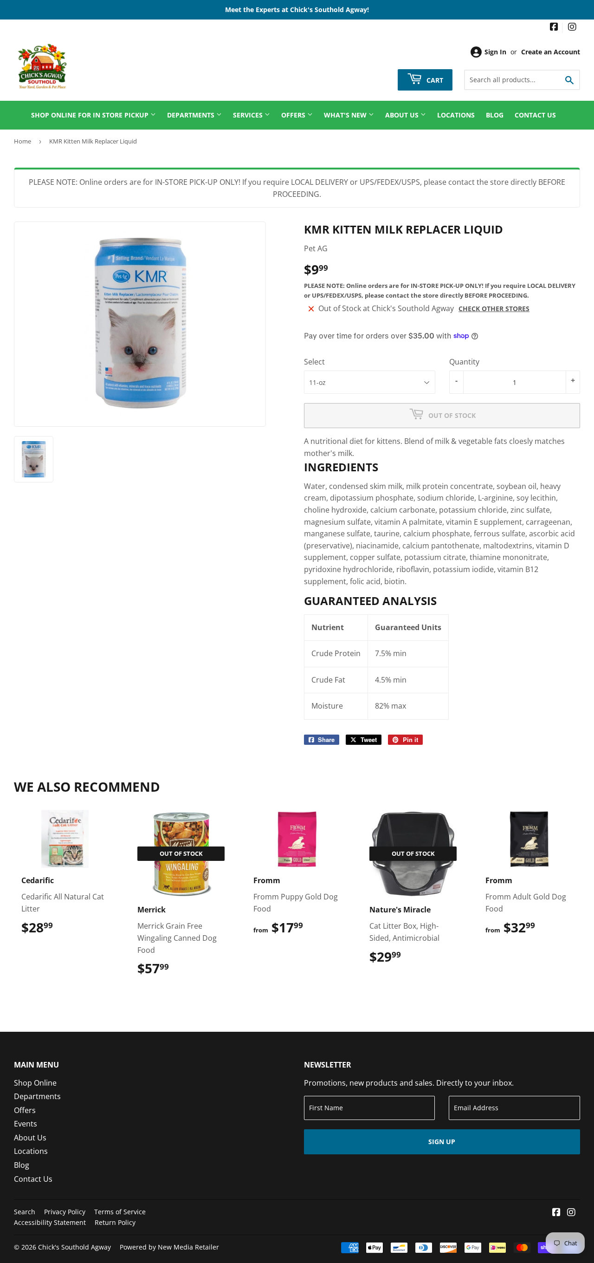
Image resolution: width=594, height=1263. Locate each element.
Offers (294, 115)
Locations (456, 115)
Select (314, 362)
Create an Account (550, 51)
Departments (191, 115)
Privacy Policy (64, 1211)
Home (22, 141)
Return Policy (115, 1222)
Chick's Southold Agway (74, 1247)
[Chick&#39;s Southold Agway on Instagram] (572, 27)
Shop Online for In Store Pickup (90, 115)
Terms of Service (120, 1211)
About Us (402, 115)
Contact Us (535, 115)
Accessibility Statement (50, 1222)
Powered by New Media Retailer (169, 1247)
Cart (434, 79)
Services (249, 115)
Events (25, 1124)
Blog (495, 115)
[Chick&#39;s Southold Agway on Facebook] (554, 27)
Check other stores (493, 308)
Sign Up (441, 1141)
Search (24, 1211)
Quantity (464, 362)
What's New (346, 115)
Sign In (495, 51)
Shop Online (35, 1083)
